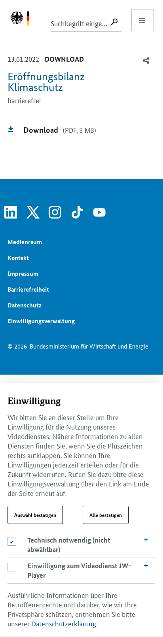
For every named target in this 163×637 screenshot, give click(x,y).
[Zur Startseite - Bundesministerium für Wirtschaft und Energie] (23, 20)
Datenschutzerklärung (63, 623)
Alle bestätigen (105, 514)
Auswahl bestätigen (35, 514)
